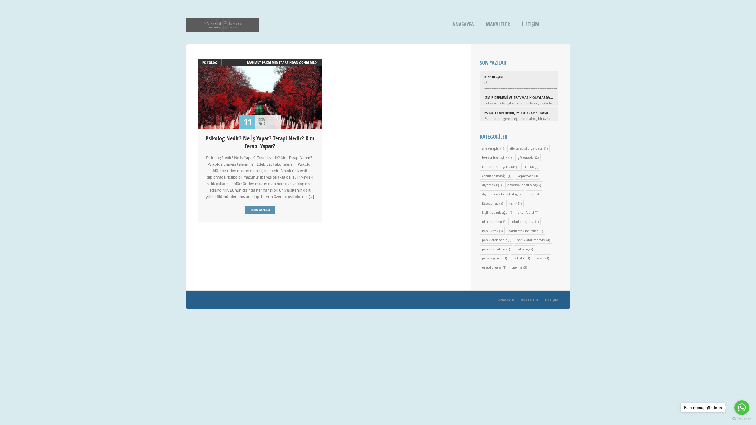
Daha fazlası (260, 209)
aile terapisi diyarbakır (526, 148)
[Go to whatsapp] (741, 407)
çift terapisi (525, 157)
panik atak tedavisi (531, 240)
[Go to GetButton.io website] (741, 419)
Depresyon (525, 176)
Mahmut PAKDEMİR (262, 62)
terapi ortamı (492, 267)
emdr (532, 194)
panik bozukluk (494, 249)
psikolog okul (492, 258)
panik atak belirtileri (523, 230)
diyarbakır (489, 185)
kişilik (513, 203)
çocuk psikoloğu (494, 176)
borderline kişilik (494, 157)
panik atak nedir (494, 240)
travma (517, 267)
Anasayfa (463, 24)
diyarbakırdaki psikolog (500, 194)
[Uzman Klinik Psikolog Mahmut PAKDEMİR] (222, 28)
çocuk (529, 166)
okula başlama (523, 221)
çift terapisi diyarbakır (498, 166)
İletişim (530, 24)
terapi (540, 258)
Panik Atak (490, 230)
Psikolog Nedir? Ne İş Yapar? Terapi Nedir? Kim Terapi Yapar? (260, 142)
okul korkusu (492, 221)
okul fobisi (526, 212)
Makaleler (498, 24)
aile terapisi (490, 148)
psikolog (209, 62)
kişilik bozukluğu (495, 212)
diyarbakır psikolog (522, 185)
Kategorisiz (490, 203)
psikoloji (519, 258)
